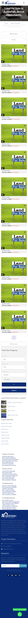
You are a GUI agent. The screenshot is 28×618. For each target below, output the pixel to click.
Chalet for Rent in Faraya (8, 504)
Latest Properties (15, 23)
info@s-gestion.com (8, 549)
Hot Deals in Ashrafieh (8, 463)
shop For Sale (4, 441)
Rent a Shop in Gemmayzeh (9, 458)
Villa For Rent (4, 432)
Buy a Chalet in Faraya (7, 500)
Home (6, 23)
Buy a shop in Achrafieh (8, 478)
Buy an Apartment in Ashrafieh (9, 506)
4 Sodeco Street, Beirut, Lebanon (12, 543)
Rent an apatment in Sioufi (8, 507)
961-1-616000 (7, 546)
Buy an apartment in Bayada (9, 479)
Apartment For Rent (6, 426)
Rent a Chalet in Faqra (7, 462)
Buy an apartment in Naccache (9, 460)
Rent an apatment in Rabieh (9, 491)
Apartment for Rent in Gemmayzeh (10, 501)
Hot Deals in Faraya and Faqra (9, 474)
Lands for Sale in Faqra (7, 456)
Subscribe (23, 565)
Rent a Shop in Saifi (7, 472)
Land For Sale (6, 64)
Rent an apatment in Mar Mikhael (10, 503)
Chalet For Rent (5, 438)
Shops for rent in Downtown (9, 485)
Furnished (7, 379)
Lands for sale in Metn (7, 488)
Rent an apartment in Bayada (9, 509)
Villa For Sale (4, 429)
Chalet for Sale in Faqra (8, 493)
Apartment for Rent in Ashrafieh (10, 459)
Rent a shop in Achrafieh (8, 490)
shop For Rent (5, 444)
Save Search (14, 33)
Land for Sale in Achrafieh (8, 471)
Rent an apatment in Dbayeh (9, 494)
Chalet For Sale (5, 435)
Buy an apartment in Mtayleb (9, 487)
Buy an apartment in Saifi (8, 477)
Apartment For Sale (6, 423)
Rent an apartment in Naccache (10, 475)
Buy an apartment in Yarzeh (9, 465)
